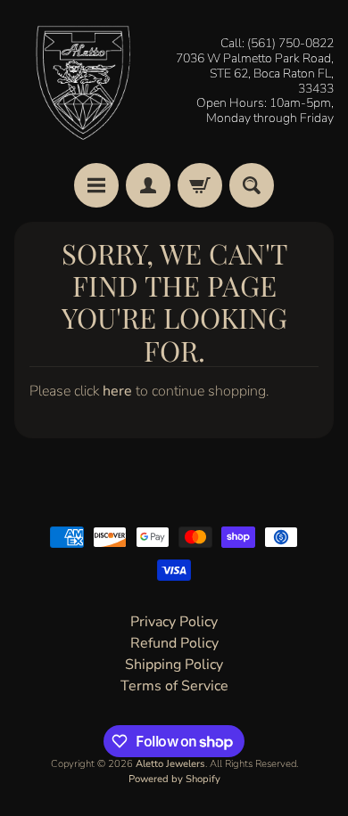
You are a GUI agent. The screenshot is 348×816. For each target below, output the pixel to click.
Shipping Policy (174, 664)
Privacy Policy (174, 622)
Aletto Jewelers (170, 764)
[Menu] (96, 185)
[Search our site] (251, 185)
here (117, 391)
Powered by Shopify (174, 779)
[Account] (148, 185)
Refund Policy (174, 643)
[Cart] (200, 185)
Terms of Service (174, 686)
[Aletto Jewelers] (81, 81)
